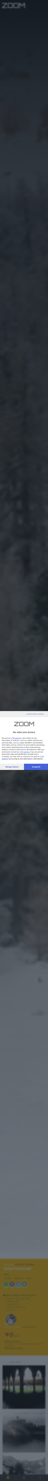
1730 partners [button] (16, 738)
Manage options (12, 767)
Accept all (36, 767)
